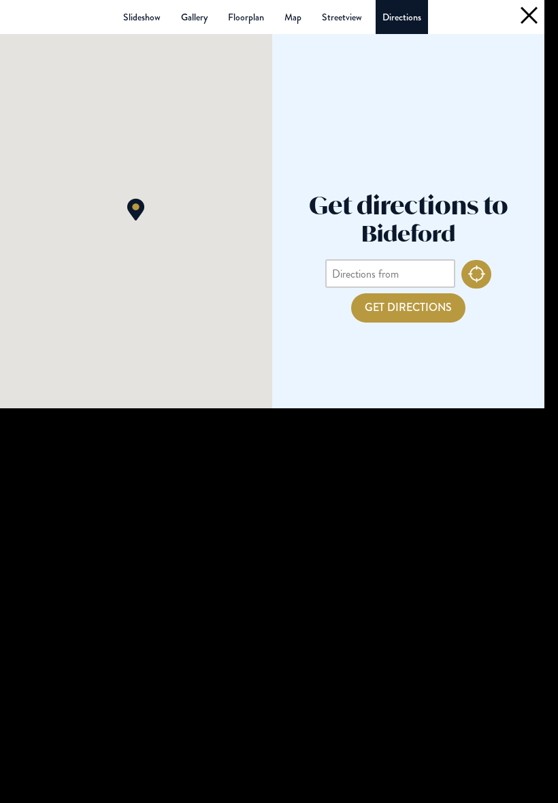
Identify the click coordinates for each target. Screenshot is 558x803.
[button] (135, 210)
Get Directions (408, 307)
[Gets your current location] (476, 274)
